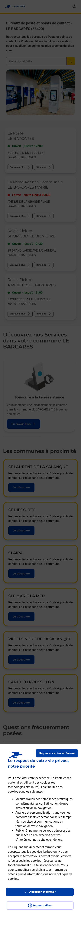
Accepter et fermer (42, 891)
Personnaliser (42, 905)
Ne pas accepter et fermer (57, 753)
